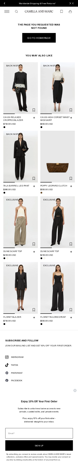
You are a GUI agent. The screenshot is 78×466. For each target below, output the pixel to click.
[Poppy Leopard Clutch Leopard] (41, 193)
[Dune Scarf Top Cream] (7, 258)
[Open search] (16, 11)
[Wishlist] (61, 11)
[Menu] (7, 11)
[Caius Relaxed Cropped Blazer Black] (4, 127)
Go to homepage (39, 37)
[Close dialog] (75, 390)
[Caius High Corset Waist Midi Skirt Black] (41, 127)
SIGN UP (39, 445)
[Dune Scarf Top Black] (4, 258)
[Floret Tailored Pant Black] (41, 324)
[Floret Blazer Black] (4, 324)
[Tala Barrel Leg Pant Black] (4, 193)
